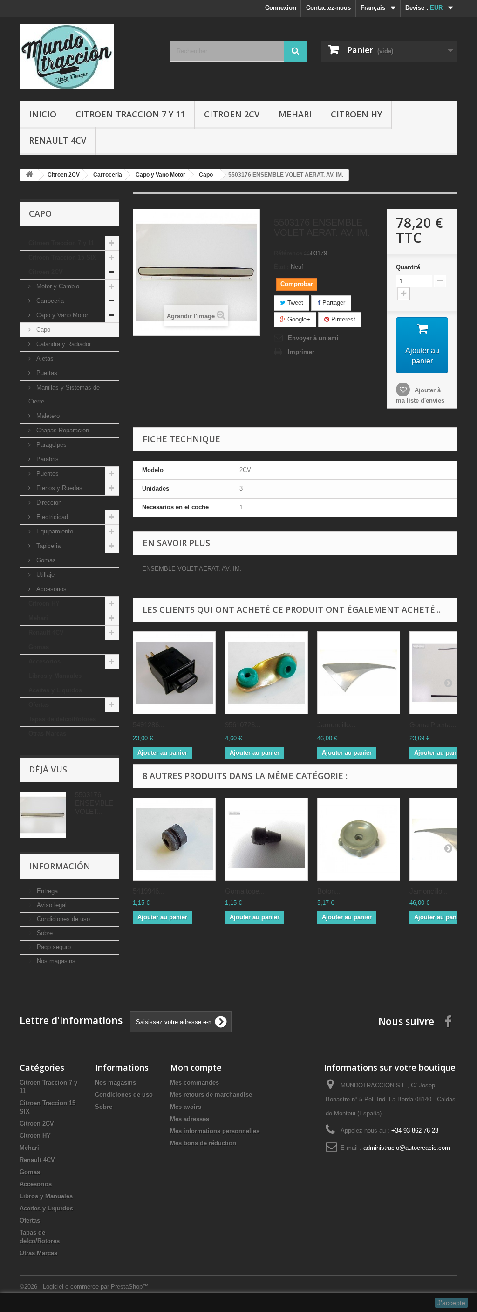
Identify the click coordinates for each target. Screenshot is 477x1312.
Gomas (45, 560)
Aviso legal (51, 905)
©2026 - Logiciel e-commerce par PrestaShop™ (84, 1286)
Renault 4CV (57, 140)
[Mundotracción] (88, 56)
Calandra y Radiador (62, 344)
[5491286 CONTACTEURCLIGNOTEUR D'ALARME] (174, 672)
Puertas (45, 372)
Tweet (294, 302)
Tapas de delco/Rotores (62, 719)
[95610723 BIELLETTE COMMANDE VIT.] (266, 672)
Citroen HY (356, 114)
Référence (288, 253)
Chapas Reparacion (61, 430)
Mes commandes (194, 1082)
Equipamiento (53, 531)
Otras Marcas (47, 733)
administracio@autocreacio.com (406, 1147)
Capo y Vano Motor (61, 315)
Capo (42, 329)
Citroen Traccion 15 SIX (62, 257)
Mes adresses (189, 1118)
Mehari (295, 114)
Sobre (44, 932)
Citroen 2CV (231, 114)
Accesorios (50, 589)
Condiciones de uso (62, 919)
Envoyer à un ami (313, 338)
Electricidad (51, 516)
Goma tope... (245, 891)
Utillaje (44, 574)
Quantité (408, 267)
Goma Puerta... (432, 725)
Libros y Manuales (55, 675)
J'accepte (451, 1302)
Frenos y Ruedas (58, 488)
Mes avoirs (185, 1106)
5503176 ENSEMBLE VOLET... (94, 803)
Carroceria (49, 300)
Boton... (329, 891)
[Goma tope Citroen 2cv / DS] (266, 839)
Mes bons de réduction (203, 1143)
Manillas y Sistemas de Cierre (64, 394)
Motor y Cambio (56, 286)
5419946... (148, 891)
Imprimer (301, 351)
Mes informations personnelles (214, 1131)
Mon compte (196, 1067)
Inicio (42, 114)
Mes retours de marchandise (211, 1094)
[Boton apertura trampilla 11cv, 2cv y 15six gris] (358, 839)
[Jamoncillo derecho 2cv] (358, 672)
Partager (332, 302)
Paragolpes (50, 444)
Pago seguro (53, 946)
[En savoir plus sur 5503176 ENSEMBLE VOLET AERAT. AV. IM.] (43, 815)
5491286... (148, 725)
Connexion (280, 7)
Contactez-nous (328, 7)
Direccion (47, 502)
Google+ (298, 319)
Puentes (46, 473)
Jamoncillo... (336, 725)
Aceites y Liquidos (55, 690)
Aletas (44, 358)
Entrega (46, 891)
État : (281, 266)
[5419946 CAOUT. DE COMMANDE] (174, 839)
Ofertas (38, 704)
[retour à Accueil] (29, 175)
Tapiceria (47, 545)
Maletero (47, 415)
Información (59, 866)
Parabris (46, 459)
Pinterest (342, 319)
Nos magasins (55, 960)
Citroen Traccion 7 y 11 (130, 114)
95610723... (242, 725)
